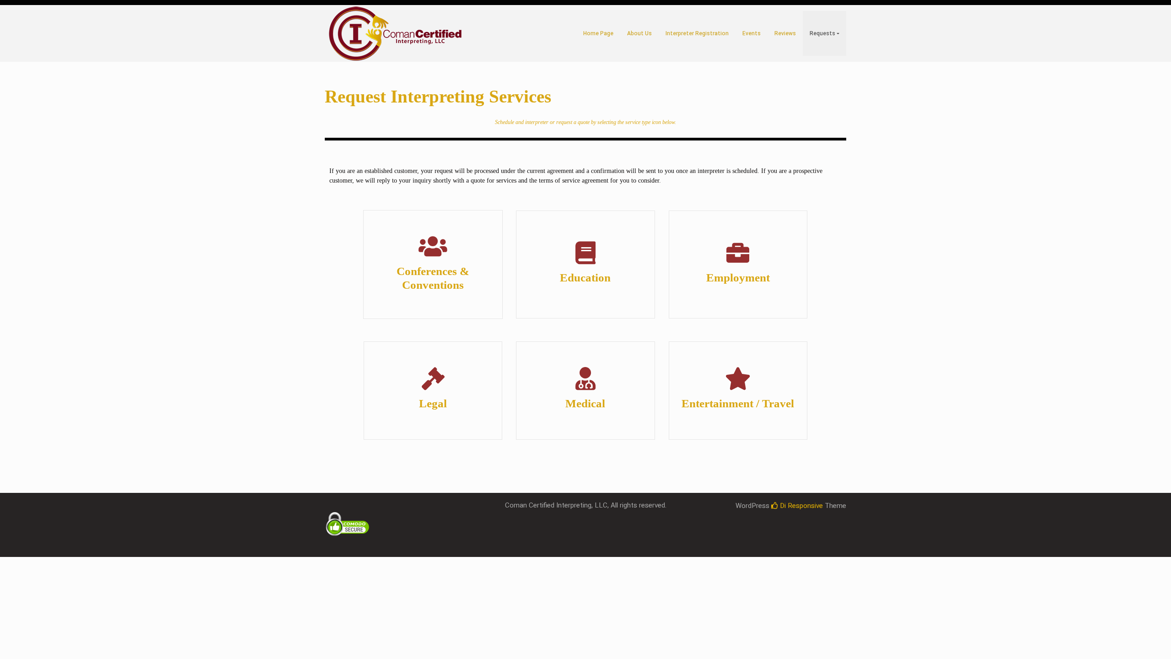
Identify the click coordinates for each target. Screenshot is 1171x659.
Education (585, 277)
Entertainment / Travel (738, 403)
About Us (639, 33)
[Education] (585, 252)
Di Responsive (800, 506)
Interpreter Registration (697, 33)
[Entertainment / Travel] (737, 378)
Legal (433, 403)
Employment (738, 277)
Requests (822, 33)
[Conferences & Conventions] (433, 246)
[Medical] (585, 378)
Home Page (598, 33)
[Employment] (737, 252)
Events (751, 33)
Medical (585, 403)
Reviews (785, 33)
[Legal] (433, 378)
